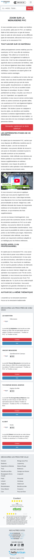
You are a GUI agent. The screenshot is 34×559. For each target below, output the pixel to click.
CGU (22, 558)
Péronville (20, 478)
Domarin (3, 461)
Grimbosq (20, 481)
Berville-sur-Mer (22, 486)
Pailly (2, 478)
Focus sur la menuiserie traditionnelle (13, 300)
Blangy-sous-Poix (22, 461)
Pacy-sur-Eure (21, 491)
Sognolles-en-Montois (7, 466)
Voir (17, 343)
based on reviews (17, 504)
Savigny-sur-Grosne (23, 471)
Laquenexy (20, 463)
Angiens (3, 483)
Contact (17, 339)
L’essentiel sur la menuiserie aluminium (14, 298)
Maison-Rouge (21, 466)
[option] (17, 519)
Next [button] (30, 517)
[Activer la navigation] (30, 2)
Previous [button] (3, 517)
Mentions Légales (15, 558)
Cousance (20, 489)
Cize (2, 491)
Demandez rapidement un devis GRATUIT (17, 127)
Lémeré (3, 481)
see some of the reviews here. (17, 506)
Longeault (20, 474)
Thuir (2, 468)
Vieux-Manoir (5, 489)
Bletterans (20, 468)
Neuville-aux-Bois (6, 471)
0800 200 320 (20, 2)
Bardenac (4, 463)
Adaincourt (20, 483)
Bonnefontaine (5, 486)
